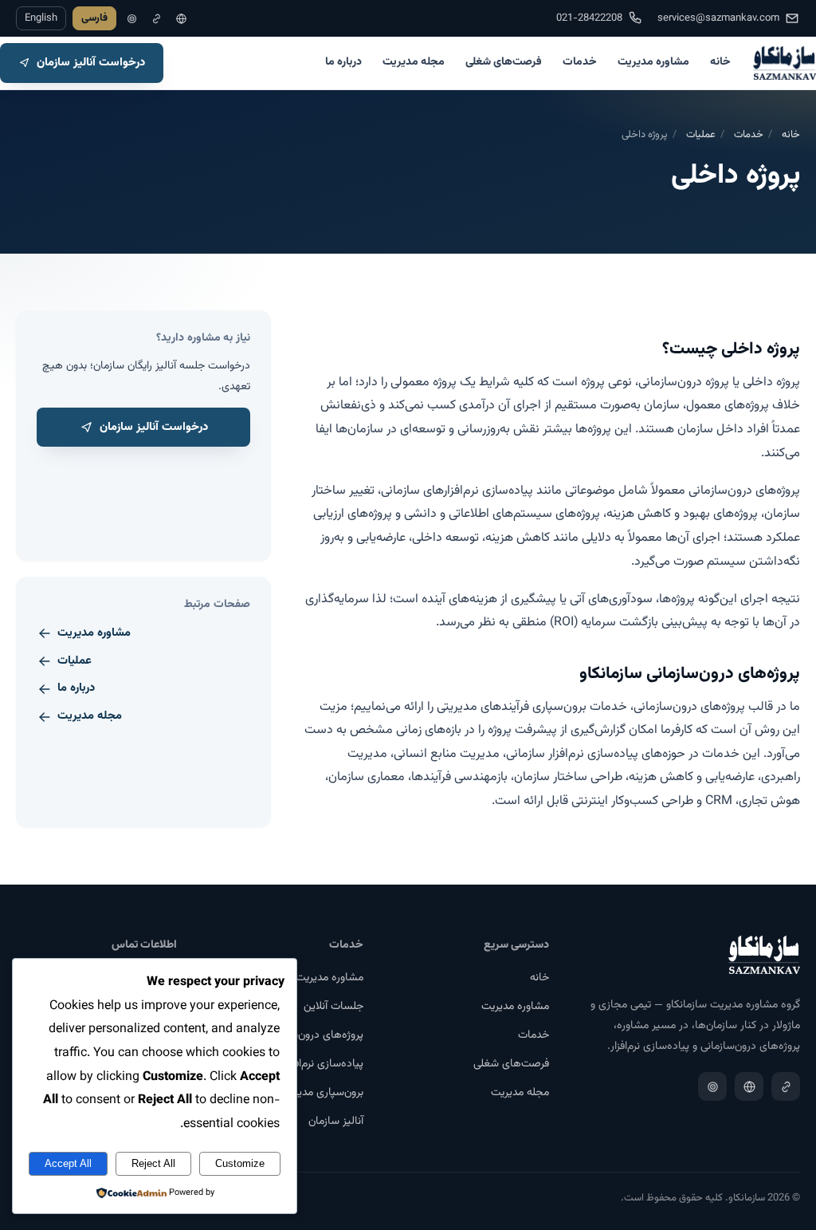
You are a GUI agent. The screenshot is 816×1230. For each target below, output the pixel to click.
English (41, 18)
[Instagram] (181, 19)
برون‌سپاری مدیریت (321, 1093)
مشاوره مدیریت (653, 62)
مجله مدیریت (413, 62)
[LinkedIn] (156, 19)
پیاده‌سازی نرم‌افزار (323, 1064)
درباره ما (343, 62)
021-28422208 (589, 18)
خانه (720, 62)
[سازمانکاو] (784, 63)
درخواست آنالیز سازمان (91, 62)
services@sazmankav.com (718, 18)
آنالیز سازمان (335, 1121)
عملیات (701, 135)
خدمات (580, 62)
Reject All (153, 1163)
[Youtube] (132, 19)
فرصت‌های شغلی (503, 62)
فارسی (94, 18)
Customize (240, 1163)
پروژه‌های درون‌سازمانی (313, 1035)
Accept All (68, 1163)
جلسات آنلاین (333, 1006)
